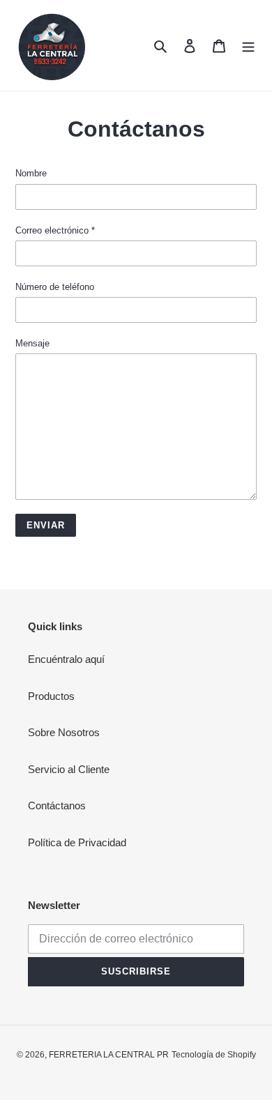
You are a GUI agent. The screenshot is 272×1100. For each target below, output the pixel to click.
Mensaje (32, 343)
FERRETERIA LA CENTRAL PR (109, 1055)
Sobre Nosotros (64, 732)
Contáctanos (57, 805)
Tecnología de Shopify (214, 1055)
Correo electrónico (55, 230)
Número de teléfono (54, 287)
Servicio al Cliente (68, 769)
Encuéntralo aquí (66, 659)
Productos (51, 696)
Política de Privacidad (77, 842)
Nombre (31, 173)
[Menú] (248, 46)
